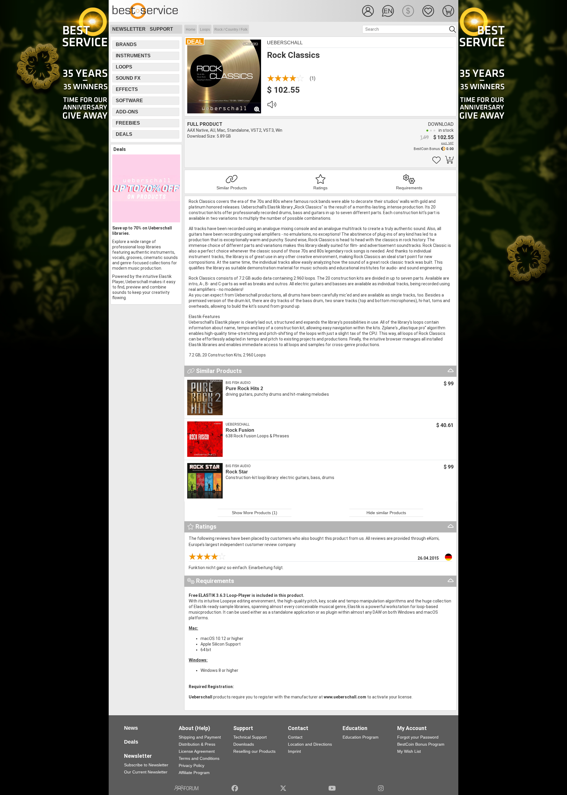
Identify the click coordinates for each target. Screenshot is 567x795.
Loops (205, 29)
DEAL (195, 41)
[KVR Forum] (186, 788)
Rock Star (237, 471)
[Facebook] (235, 788)
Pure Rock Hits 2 (244, 388)
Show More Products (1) (254, 512)
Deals (124, 134)
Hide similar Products (386, 512)
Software (129, 100)
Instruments (133, 55)
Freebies (128, 123)
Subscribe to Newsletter (146, 765)
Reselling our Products (254, 751)
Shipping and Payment (200, 737)
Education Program (361, 737)
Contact (295, 737)
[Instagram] (381, 788)
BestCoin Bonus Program (420, 744)
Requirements (409, 187)
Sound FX (128, 78)
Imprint (294, 751)
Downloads (243, 744)
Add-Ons (127, 111)
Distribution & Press (197, 744)
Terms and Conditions (199, 758)
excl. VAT (447, 143)
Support (161, 29)
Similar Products (231, 187)
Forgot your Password (418, 737)
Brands (126, 44)
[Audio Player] (271, 106)
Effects (127, 89)
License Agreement (197, 751)
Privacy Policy (191, 765)
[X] (283, 788)
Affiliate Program (194, 772)
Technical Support (250, 737)
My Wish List (409, 751)
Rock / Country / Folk (230, 29)
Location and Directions (310, 744)
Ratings (320, 187)
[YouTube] (332, 788)
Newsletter (129, 29)
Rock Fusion (240, 430)
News (131, 728)
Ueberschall (285, 42)
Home (190, 29)
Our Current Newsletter (145, 772)
